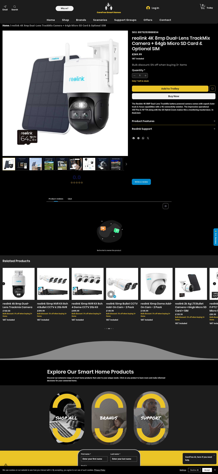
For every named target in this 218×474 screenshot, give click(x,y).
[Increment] (145, 75)
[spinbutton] (140, 75)
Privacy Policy (99, 470)
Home (6, 25)
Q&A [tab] (70, 199)
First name (86, 454)
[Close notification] (214, 455)
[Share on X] (147, 138)
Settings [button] (183, 470)
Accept (207, 470)
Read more (136, 113)
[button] (14, 8)
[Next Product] (214, 283)
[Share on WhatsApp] (143, 138)
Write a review (141, 182)
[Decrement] (134, 75)
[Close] (214, 470)
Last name (115, 454)
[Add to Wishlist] (212, 89)
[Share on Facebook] (133, 138)
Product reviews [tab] (56, 199)
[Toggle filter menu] (166, 206)
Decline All (194, 470)
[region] (66, 418)
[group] (109, 296)
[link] (203, 6)
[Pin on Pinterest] (138, 138)
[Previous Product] (3, 283)
